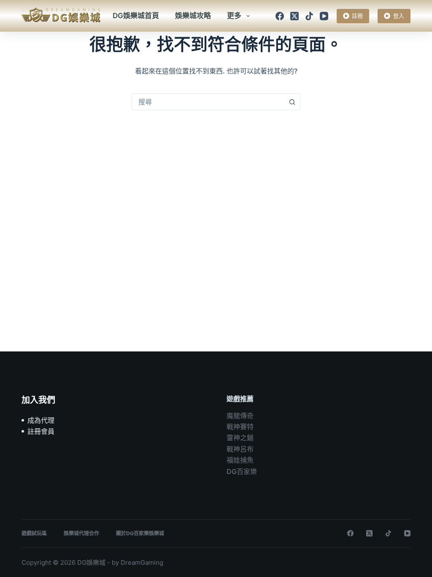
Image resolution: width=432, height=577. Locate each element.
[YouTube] (324, 16)
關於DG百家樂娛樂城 (140, 533)
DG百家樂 (242, 471)
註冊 (357, 15)
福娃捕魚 (240, 460)
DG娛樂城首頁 (136, 15)
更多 (234, 15)
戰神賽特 (240, 426)
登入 (398, 15)
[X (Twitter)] (294, 16)
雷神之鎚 (240, 437)
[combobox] (208, 101)
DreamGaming (142, 562)
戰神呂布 (240, 449)
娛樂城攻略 (193, 15)
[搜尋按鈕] (292, 102)
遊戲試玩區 (34, 533)
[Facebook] (279, 16)
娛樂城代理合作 (81, 533)
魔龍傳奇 (240, 415)
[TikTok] (309, 16)
